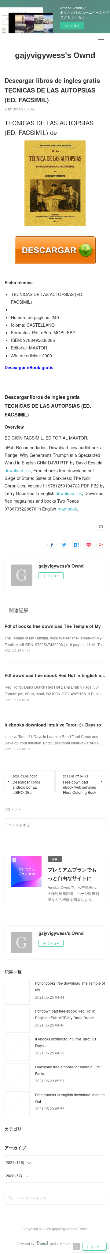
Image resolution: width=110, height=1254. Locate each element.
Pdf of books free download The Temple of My (53, 626)
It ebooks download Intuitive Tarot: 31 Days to (53, 725)
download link (18, 470)
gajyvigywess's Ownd (55, 55)
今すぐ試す (72, 25)
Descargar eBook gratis (29, 367)
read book (67, 509)
